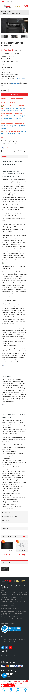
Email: (3, 608)
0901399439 (15, 83)
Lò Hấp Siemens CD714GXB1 (8, 550)
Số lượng (3, 90)
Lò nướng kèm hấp (12, 143)
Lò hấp (3, 143)
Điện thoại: (4, 605)
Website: (3, 623)
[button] (14, 156)
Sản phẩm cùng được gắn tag (9, 141)
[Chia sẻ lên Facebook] (2, 148)
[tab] (14, 156)
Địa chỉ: (3, 590)
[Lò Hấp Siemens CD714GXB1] (7, 546)
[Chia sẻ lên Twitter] (5, 148)
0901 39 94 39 (11, 674)
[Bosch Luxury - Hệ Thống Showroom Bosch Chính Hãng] (12, 6)
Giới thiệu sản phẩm (6, 67)
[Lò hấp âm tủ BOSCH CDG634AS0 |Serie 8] (22, 546)
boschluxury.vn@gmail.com (12, 608)
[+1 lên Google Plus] (8, 148)
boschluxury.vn (10, 623)
